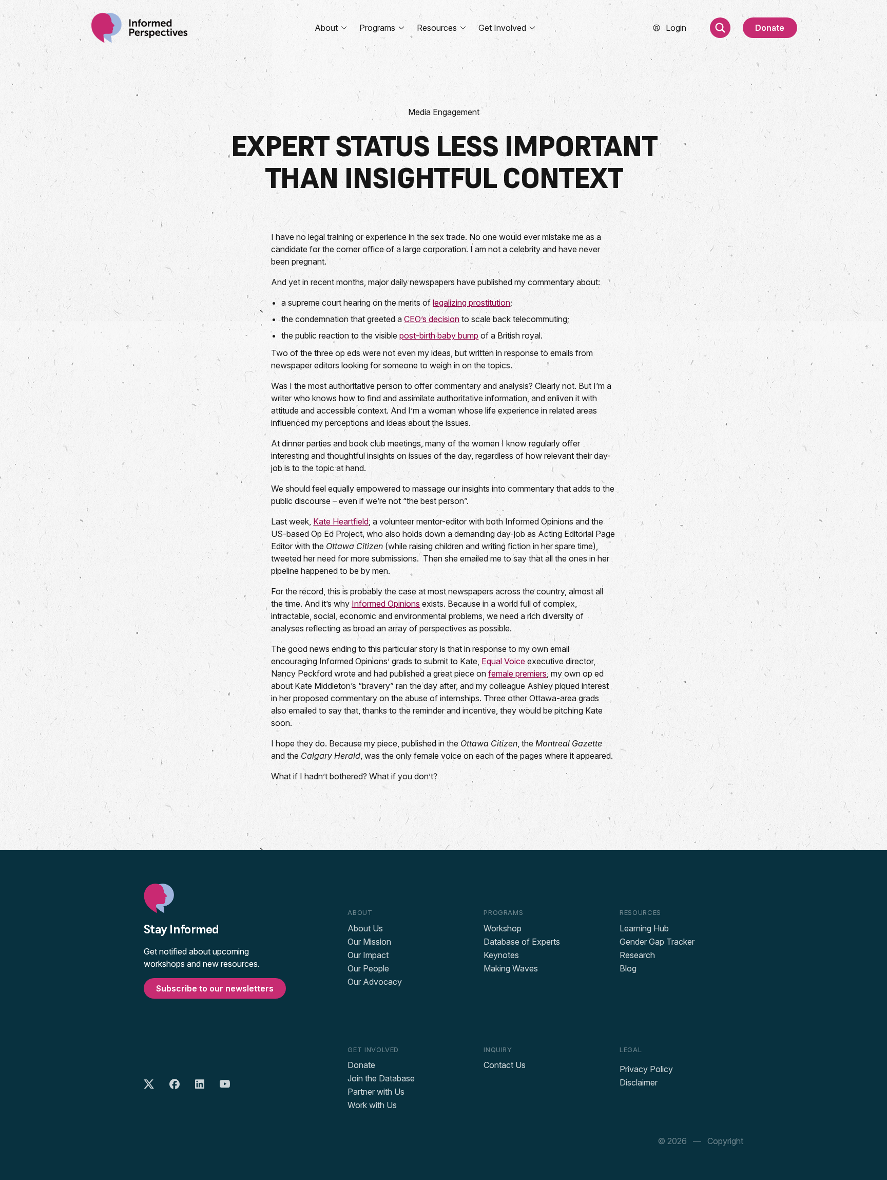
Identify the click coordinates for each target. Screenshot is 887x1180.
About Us (365, 928)
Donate (769, 28)
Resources (437, 28)
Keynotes (501, 955)
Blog (628, 968)
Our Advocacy (375, 982)
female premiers (517, 673)
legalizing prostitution (471, 302)
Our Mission (369, 941)
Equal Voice (503, 661)
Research (637, 955)
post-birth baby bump (438, 335)
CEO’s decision (431, 319)
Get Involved (502, 28)
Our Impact (368, 955)
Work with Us (372, 1105)
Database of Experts (522, 941)
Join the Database (381, 1078)
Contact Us (505, 1065)
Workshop (503, 928)
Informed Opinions (386, 603)
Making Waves (511, 968)
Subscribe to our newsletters (215, 988)
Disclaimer (639, 1082)
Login (676, 28)
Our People (368, 968)
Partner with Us (376, 1092)
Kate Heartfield (341, 521)
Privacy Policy (646, 1069)
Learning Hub (644, 928)
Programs (377, 28)
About (326, 28)
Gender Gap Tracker (657, 941)
